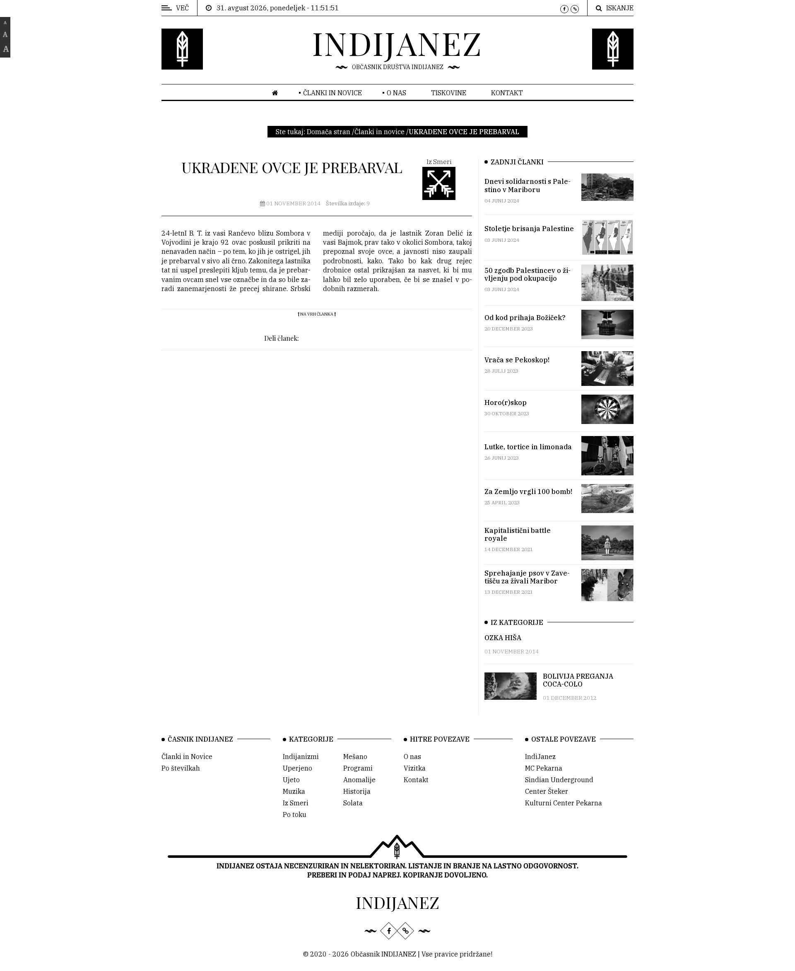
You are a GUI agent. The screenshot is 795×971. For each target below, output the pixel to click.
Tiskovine (448, 93)
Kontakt (507, 93)
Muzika (294, 791)
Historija (357, 791)
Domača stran (328, 132)
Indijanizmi (301, 756)
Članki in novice (332, 93)
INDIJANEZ (397, 42)
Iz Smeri (295, 803)
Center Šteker (546, 791)
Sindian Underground (559, 780)
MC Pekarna (543, 768)
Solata (353, 803)
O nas (396, 93)
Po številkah (180, 768)
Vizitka (415, 768)
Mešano (355, 756)
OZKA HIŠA (502, 638)
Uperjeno (297, 768)
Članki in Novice (186, 756)
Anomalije (359, 780)
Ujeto (291, 780)
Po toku (294, 814)
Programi (358, 768)
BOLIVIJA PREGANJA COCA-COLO (578, 680)
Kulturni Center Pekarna (563, 803)
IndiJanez (540, 756)
